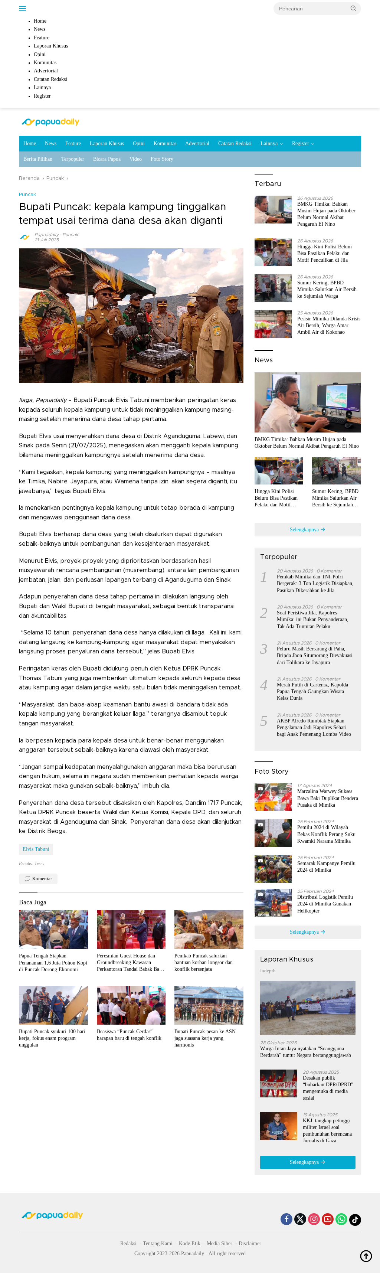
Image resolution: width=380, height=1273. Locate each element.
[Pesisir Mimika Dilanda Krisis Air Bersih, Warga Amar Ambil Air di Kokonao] (273, 324)
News (50, 143)
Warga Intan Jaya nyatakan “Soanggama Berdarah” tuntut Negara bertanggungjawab (305, 1052)
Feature (73, 143)
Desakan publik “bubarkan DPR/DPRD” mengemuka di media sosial (328, 1088)
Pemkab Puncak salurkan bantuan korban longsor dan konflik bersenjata (203, 962)
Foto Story (162, 159)
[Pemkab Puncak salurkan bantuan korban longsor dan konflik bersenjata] (208, 929)
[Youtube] (328, 1220)
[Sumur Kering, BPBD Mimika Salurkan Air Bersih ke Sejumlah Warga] (273, 288)
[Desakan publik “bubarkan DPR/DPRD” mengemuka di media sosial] (278, 1083)
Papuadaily (47, 234)
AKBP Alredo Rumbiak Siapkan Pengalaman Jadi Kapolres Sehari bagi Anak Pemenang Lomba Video (314, 727)
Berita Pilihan (37, 159)
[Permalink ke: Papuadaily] (25, 237)
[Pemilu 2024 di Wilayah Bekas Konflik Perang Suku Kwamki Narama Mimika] (273, 833)
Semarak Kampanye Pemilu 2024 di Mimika (326, 867)
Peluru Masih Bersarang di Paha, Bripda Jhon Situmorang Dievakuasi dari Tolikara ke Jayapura (315, 655)
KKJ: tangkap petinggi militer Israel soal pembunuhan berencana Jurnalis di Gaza (327, 1131)
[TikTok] (355, 1220)
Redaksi (128, 1243)
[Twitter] (300, 1220)
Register (300, 143)
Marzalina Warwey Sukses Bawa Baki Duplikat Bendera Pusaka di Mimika (327, 798)
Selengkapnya (305, 529)
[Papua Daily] (50, 121)
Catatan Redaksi (235, 143)
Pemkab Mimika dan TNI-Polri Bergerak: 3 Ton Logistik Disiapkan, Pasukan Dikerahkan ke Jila (315, 583)
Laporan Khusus (107, 143)
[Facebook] (286, 1220)
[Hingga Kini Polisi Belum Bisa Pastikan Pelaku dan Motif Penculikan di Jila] (273, 252)
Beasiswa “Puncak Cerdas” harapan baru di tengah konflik (129, 1035)
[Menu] (24, 8)
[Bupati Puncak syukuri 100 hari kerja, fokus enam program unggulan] (53, 1005)
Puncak (27, 194)
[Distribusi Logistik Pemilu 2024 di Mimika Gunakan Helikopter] (273, 903)
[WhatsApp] (341, 1220)
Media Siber (219, 1243)
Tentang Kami (158, 1243)
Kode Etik (189, 1243)
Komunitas (165, 143)
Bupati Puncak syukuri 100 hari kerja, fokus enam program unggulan (52, 1038)
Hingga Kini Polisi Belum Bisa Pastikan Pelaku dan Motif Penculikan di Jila (324, 253)
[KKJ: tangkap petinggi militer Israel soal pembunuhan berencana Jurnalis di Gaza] (278, 1126)
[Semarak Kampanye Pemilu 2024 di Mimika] (273, 869)
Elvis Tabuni (36, 849)
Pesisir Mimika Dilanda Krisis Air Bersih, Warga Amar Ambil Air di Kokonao (328, 325)
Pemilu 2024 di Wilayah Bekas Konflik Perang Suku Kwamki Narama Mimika (326, 834)
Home (29, 143)
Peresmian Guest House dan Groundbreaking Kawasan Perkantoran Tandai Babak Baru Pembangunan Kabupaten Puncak (130, 963)
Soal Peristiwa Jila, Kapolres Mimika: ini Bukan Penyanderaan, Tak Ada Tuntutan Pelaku (312, 619)
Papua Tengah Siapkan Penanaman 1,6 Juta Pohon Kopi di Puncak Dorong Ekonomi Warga (53, 963)
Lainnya (269, 143)
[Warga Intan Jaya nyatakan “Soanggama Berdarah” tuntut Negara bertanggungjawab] (308, 1008)
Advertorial (197, 143)
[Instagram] (314, 1220)
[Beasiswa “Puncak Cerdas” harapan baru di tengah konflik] (131, 1005)
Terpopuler (72, 159)
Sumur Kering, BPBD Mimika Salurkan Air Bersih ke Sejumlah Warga (327, 289)
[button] (353, 8)
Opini (139, 143)
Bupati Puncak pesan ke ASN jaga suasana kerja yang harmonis (205, 1038)
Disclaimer (250, 1243)
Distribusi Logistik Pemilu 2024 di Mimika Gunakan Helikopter (325, 903)
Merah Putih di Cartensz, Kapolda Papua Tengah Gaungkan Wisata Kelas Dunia (312, 691)
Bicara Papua (107, 159)
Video (136, 159)
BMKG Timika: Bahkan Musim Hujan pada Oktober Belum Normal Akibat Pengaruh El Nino (326, 214)
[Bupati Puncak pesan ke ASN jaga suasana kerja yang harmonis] (208, 1005)
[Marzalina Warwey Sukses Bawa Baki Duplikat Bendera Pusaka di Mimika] (273, 797)
